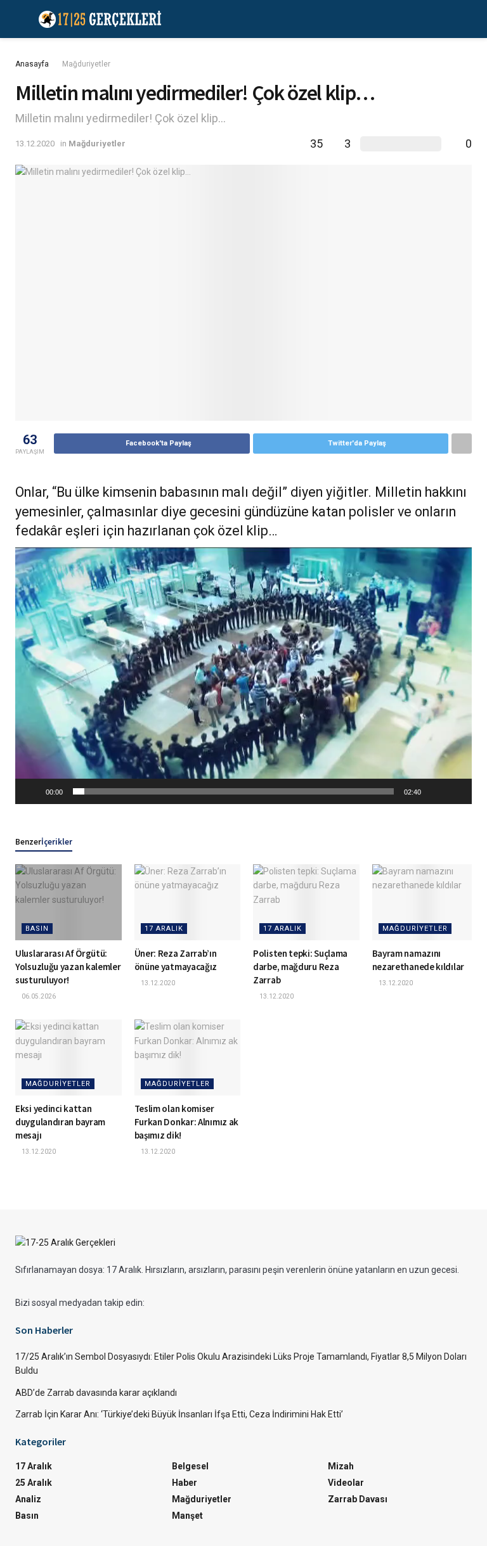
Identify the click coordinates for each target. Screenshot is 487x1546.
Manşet (187, 1516)
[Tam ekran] (455, 791)
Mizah (341, 1466)
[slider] (233, 791)
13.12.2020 (35, 143)
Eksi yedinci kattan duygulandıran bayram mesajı (60, 1121)
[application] (243, 675)
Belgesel (190, 1466)
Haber (184, 1483)
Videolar (346, 1483)
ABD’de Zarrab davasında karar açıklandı (96, 1393)
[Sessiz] (435, 791)
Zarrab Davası (357, 1499)
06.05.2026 (38, 996)
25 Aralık (33, 1483)
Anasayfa (32, 64)
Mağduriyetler (86, 64)
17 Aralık (164, 928)
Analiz (28, 1499)
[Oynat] (31, 791)
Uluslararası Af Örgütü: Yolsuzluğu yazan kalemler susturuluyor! (68, 966)
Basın (37, 928)
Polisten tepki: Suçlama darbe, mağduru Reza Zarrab (300, 966)
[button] (243, 675)
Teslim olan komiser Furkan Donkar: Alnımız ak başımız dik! (186, 1121)
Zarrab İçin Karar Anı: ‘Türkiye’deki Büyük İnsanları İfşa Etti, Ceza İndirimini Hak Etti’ (179, 1414)
